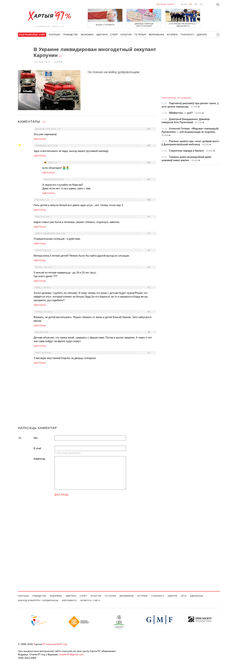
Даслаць (62, 494)
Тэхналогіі (187, 34)
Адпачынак (196, 596)
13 (60, 56)
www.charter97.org (56, 644)
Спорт (114, 34)
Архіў (184, 4)
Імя (35, 437)
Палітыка (54, 34)
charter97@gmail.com (71, 654)
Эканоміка (87, 34)
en (201, 4)
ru (196, 4)
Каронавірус (69, 600)
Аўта (184, 596)
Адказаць (40, 139)
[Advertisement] (87, 396)
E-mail (37, 448)
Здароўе (201, 34)
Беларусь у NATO (90, 600)
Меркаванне (156, 34)
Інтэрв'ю (172, 34)
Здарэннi (102, 34)
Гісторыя (140, 34)
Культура (126, 34)
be (190, 4)
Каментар (39, 458)
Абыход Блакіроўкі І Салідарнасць (38, 600)
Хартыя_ (49, 16)
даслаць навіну (166, 4)
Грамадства (70, 34)
